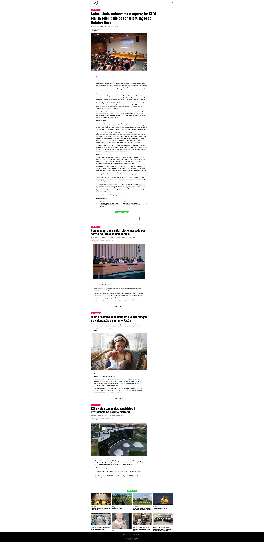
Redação (96, 30)
